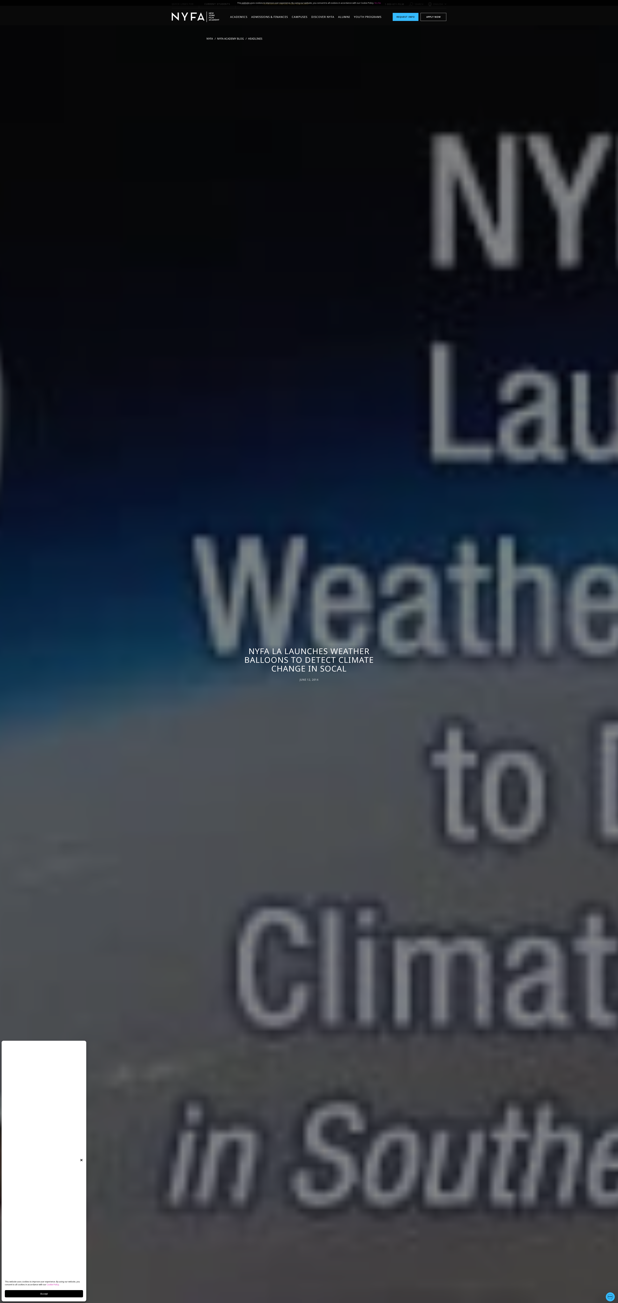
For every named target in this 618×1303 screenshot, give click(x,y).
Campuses (299, 17)
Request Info (406, 16)
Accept (44, 1293)
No (379, 2)
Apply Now (433, 16)
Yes (376, 2)
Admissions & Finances (269, 17)
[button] (81, 1160)
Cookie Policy (53, 1284)
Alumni (344, 17)
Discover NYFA (322, 17)
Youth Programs (367, 17)
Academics (238, 17)
